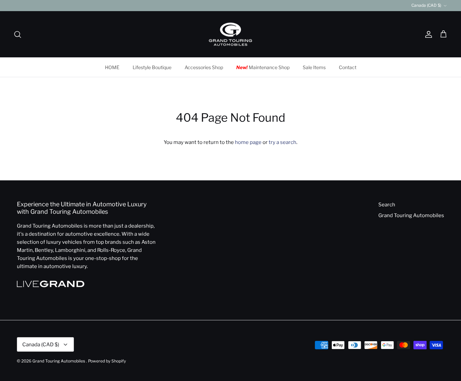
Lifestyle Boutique (152, 67)
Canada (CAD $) (426, 5)
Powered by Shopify (107, 360)
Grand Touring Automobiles (411, 215)
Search (386, 205)
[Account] (427, 34)
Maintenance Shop (263, 67)
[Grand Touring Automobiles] (230, 34)
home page (248, 142)
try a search (282, 142)
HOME (112, 67)
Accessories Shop (204, 67)
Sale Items (314, 67)
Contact (347, 67)
